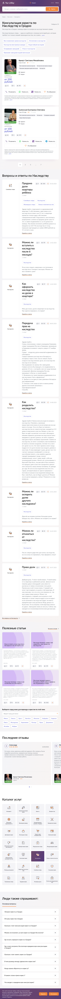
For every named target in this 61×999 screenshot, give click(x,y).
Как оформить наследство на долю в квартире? (28, 289)
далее (43, 35)
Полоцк (33, 722)
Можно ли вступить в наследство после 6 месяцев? (28, 248)
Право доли (28, 567)
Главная (3, 16)
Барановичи (24, 722)
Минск (6, 718)
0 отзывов (33, 112)
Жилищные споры (29, 204)
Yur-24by (9, 2)
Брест (20, 718)
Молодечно (14, 722)
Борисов (53, 718)
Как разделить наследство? (29, 405)
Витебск (28, 718)
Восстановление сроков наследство (15, 41)
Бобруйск (45, 718)
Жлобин (6, 726)
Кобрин (14, 726)
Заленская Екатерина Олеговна (32, 110)
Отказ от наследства (28, 49)
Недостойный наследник (36, 45)
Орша (41, 722)
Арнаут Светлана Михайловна (31, 60)
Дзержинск (49, 722)
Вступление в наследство (37, 41)
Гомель (13, 718)
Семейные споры (29, 200)
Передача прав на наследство (28, 326)
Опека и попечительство (46, 204)
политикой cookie (27, 994)
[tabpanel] (26, 763)
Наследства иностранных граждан (14, 45)
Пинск (6, 722)
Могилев (36, 718)
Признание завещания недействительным (17, 52)
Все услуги (10, 16)
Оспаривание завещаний (11, 49)
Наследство (42, 68)
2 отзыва (32, 62)
